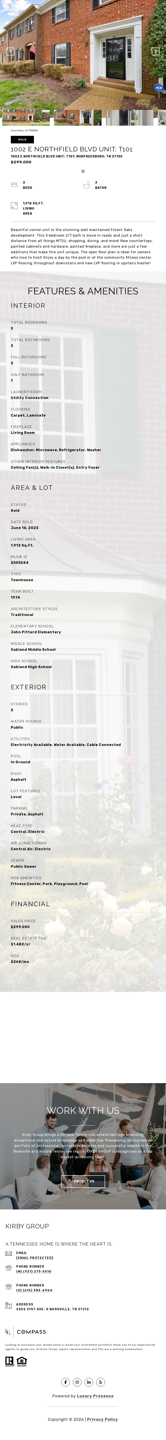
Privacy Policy (102, 1419)
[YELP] (100, 1382)
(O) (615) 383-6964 (34, 1290)
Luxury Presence (95, 1396)
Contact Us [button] (83, 1181)
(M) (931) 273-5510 (33, 1271)
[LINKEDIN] (89, 1382)
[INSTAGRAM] (77, 1382)
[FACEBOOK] (65, 1382)
